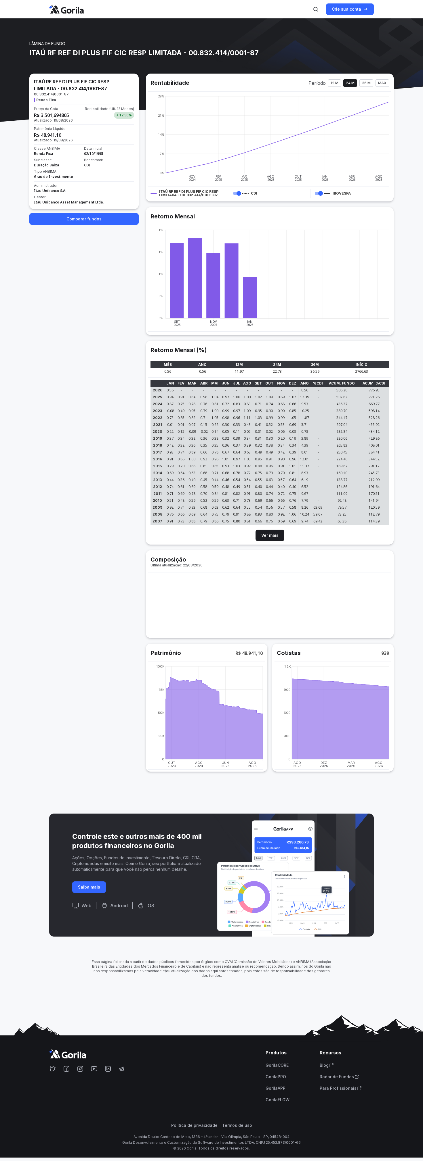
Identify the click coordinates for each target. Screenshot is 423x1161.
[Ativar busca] (315, 9)
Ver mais (270, 535)
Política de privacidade (194, 1125)
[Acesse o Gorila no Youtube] (94, 1068)
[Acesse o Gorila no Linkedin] (107, 1068)
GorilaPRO (276, 1076)
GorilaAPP (275, 1088)
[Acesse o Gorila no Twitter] (52, 1068)
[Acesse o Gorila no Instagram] (80, 1068)
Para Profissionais (338, 1088)
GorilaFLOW (277, 1099)
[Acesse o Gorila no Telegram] (121, 1068)
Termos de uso (237, 1125)
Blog (324, 1065)
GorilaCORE (277, 1065)
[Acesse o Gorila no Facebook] (66, 1068)
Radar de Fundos (337, 1076)
